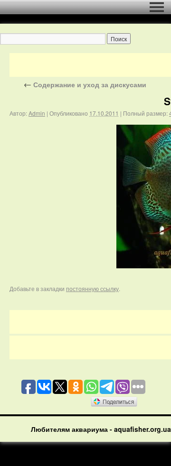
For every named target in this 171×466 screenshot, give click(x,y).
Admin (36, 113)
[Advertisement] (90, 65)
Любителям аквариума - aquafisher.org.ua (101, 429)
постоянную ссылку (92, 288)
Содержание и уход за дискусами (85, 84)
